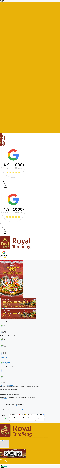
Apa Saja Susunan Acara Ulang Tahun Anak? (5, 461)
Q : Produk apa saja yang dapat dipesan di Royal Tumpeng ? (7, 385)
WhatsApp (5, 466)
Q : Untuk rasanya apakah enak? (4, 403)
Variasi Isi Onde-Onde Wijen (4, 460)
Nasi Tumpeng (2, 227)
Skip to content (2, 0)
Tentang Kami (2, 225)
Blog (2, 189)
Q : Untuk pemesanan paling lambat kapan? (5, 387)
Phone (3, 467)
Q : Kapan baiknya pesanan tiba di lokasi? (5, 398)
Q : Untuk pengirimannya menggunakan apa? (5, 396)
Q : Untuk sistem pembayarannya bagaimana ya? (5, 390)
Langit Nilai (36, 464)
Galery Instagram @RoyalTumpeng (6, 357)
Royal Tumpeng (2, 1)
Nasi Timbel (5, 185)
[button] (15, 178)
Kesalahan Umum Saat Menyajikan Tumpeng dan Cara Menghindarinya (8, 462)
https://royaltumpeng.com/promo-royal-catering (23, 409)
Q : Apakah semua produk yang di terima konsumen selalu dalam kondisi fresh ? (9, 405)
